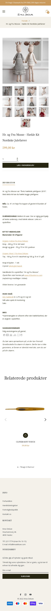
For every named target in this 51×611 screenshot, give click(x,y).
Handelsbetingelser (10, 505)
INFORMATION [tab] (8, 182)
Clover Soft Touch (25, 442)
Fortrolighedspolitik (10, 510)
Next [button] (45, 419)
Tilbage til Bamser (27, 467)
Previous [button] (5, 419)
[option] (25, 420)
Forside (25, 21)
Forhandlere (7, 501)
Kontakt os (6, 514)
